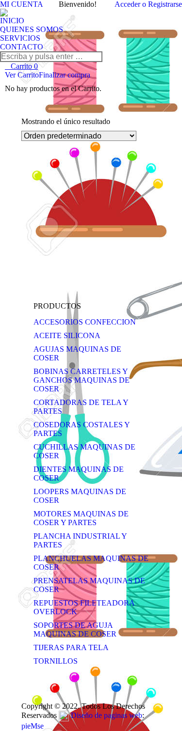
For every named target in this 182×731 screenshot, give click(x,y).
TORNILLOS (55, 661)
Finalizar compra (64, 75)
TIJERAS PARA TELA (71, 647)
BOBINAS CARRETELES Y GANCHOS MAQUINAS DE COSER (81, 380)
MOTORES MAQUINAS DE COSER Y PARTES (81, 518)
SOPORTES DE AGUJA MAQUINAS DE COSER (74, 629)
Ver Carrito (22, 75)
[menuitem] (12, 20)
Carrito (24, 66)
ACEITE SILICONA (66, 335)
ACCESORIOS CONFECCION (84, 322)
